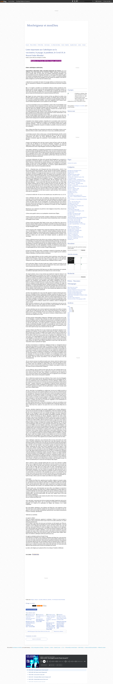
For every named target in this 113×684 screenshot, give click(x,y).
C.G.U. (63, 647)
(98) (74, 213)
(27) (70, 239)
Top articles (47, 647)
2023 (69, 315)
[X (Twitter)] (75, 1)
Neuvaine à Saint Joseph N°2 (74, 297)
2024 (69, 314)
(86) (74, 219)
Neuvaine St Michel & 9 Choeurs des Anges (77, 289)
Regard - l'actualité (39, 599)
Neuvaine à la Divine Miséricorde (74, 292)
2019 (69, 320)
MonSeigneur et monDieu (42, 25)
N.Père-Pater (40, 44)
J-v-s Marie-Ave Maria (55, 44)
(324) (77, 186)
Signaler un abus (57, 647)
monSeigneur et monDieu (79, 105)
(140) (73, 203)
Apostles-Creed (73, 44)
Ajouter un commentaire (36, 639)
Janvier (70, 311)
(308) (73, 188)
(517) (76, 179)
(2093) (74, 174)
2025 (69, 312)
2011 (69, 331)
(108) (71, 208)
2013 (69, 328)
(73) (73, 226)
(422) (74, 182)
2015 (69, 325)
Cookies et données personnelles (91, 647)
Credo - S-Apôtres (65, 44)
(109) (72, 206)
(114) (76, 205)
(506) (76, 180)
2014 (69, 327)
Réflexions (45, 599)
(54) (73, 234)
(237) (75, 195)
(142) (74, 201)
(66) (73, 229)
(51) (73, 235)
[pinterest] (77, 1)
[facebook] (72, 1)
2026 (69, 306)
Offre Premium (81, 647)
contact (79, 44)
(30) (73, 238)
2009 (69, 333)
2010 (69, 332)
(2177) (71, 173)
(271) (72, 192)
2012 (69, 329)
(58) (73, 231)
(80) (75, 222)
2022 (69, 316)
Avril (70, 307)
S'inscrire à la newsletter (31, 609)
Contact (83, 44)
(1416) (73, 175)
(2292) (73, 171)
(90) (74, 214)
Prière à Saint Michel (72, 288)
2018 (69, 322)
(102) (71, 212)
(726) (76, 177)
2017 (69, 323)
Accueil (27, 44)
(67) (74, 227)
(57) (73, 233)
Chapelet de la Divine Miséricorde (75, 293)
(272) (72, 191)
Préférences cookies (101, 647)
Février (70, 310)
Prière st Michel (33, 44)
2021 (69, 318)
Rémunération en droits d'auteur (71, 647)
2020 (69, 319)
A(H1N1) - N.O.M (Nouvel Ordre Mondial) (56, 599)
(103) (76, 210)
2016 (69, 324)
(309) (71, 187)
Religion (32, 599)
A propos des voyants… (72, 163)
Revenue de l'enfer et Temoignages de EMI (77, 298)
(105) (73, 209)
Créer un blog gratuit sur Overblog (37, 647)
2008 (69, 335)
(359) (73, 184)
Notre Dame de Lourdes (73, 287)
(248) (70, 193)
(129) (73, 204)
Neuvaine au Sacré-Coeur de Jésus (75, 291)
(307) (73, 190)
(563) (72, 178)
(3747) (74, 170)
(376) (75, 183)
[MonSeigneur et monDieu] (71, 96)
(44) (75, 236)
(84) (74, 221)
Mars (70, 309)
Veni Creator (47, 44)
